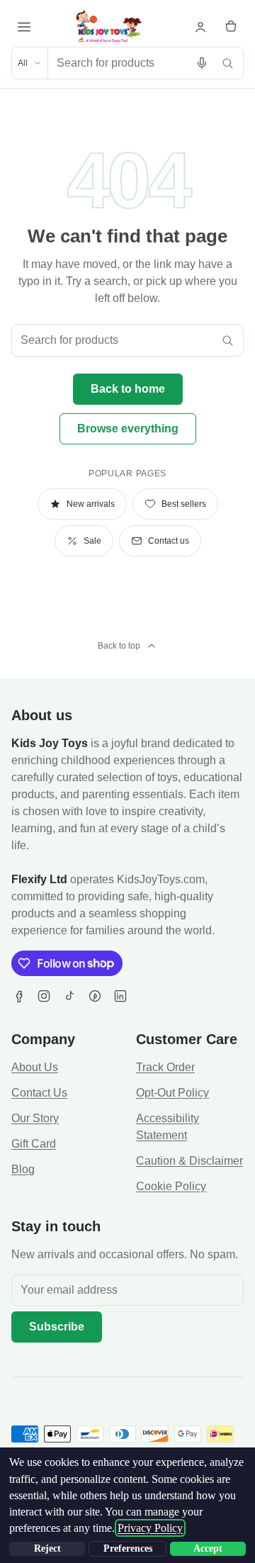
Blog (23, 1169)
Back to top (119, 646)
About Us (34, 1067)
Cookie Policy (171, 1186)
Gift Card (33, 1144)
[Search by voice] (202, 63)
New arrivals (91, 504)
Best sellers (184, 504)
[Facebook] (18, 995)
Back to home (128, 389)
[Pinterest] (95, 995)
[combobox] (118, 63)
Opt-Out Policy (172, 1093)
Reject (47, 1548)
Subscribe (56, 1327)
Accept (207, 1548)
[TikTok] (69, 995)
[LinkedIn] (120, 995)
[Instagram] (44, 995)
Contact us (168, 541)
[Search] (227, 63)
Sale (92, 541)
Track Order (165, 1067)
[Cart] (231, 27)
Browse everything (127, 428)
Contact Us (39, 1093)
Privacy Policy (150, 1528)
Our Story (35, 1118)
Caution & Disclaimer (189, 1161)
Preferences (127, 1548)
